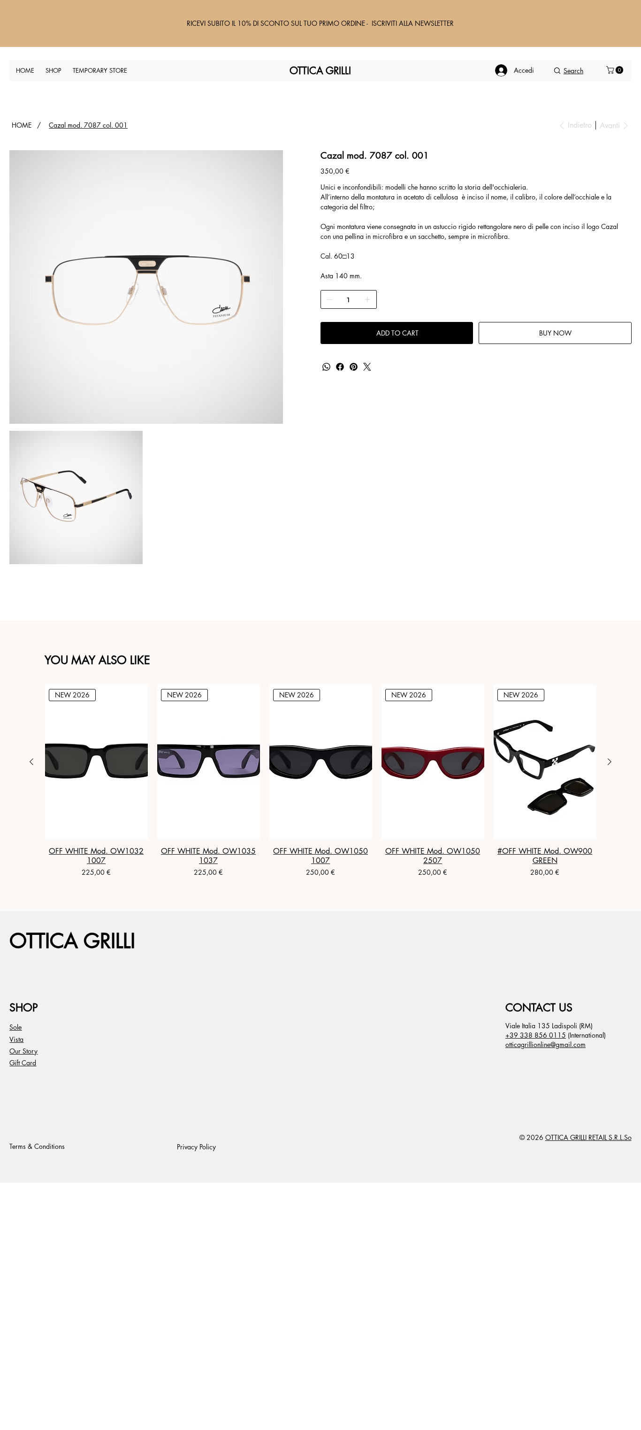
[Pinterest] (353, 367)
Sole (15, 1027)
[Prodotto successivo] (609, 761)
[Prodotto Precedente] (31, 761)
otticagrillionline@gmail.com (545, 1044)
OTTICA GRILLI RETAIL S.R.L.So (588, 1137)
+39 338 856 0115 (535, 1035)
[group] (321, 781)
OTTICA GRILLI (72, 941)
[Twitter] (367, 367)
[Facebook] (340, 367)
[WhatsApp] (326, 367)
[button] (615, 70)
